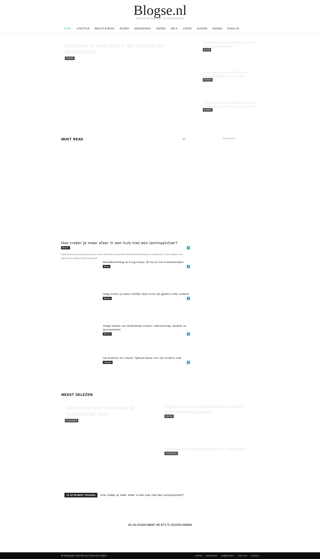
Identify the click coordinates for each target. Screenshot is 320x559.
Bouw (207, 50)
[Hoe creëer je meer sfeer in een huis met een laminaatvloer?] (130, 83)
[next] (253, 495)
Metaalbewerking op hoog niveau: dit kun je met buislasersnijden (143, 261)
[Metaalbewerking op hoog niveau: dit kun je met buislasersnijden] (229, 52)
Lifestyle (82, 28)
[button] (254, 29)
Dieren (161, 28)
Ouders (202, 28)
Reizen (124, 28)
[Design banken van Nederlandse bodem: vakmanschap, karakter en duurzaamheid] (229, 113)
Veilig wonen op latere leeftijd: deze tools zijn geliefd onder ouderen (146, 293)
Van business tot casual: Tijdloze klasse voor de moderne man (142, 357)
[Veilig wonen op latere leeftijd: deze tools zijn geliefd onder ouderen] (229, 83)
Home (67, 28)
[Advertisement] (229, 163)
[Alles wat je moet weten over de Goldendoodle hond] (110, 442)
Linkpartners (227, 555)
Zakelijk (233, 28)
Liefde (187, 28)
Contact (255, 555)
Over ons (242, 555)
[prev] (247, 495)
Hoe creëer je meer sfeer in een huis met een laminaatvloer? (119, 242)
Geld (174, 28)
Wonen (217, 28)
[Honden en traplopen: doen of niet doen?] (210, 463)
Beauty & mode (104, 28)
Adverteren (211, 555)
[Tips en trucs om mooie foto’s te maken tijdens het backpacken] (210, 420)
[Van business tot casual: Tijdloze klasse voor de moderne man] (80, 369)
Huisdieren (71, 421)
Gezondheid (142, 28)
